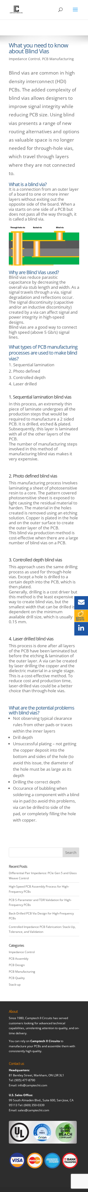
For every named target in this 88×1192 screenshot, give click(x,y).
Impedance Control (24, 58)
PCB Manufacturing (58, 58)
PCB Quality (17, 978)
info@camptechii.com (32, 1085)
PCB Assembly (18, 959)
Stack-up (15, 984)
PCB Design (17, 965)
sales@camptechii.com (33, 1110)
